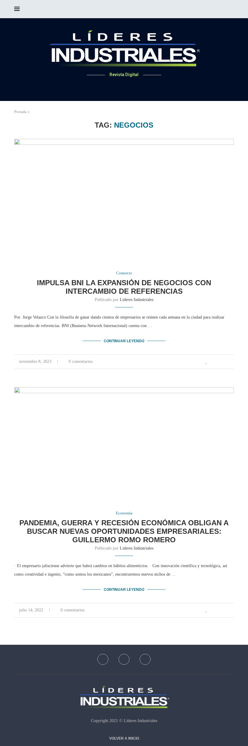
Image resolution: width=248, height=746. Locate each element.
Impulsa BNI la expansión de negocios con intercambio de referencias (124, 287)
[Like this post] (206, 361)
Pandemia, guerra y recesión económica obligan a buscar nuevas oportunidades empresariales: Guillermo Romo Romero (124, 531)
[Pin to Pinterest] (225, 361)
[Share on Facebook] (213, 361)
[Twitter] (124, 86)
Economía (124, 513)
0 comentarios (81, 361)
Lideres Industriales (136, 299)
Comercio (124, 273)
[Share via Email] (232, 361)
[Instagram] (131, 86)
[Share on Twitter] (219, 361)
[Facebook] (117, 86)
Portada (20, 111)
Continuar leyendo (124, 341)
